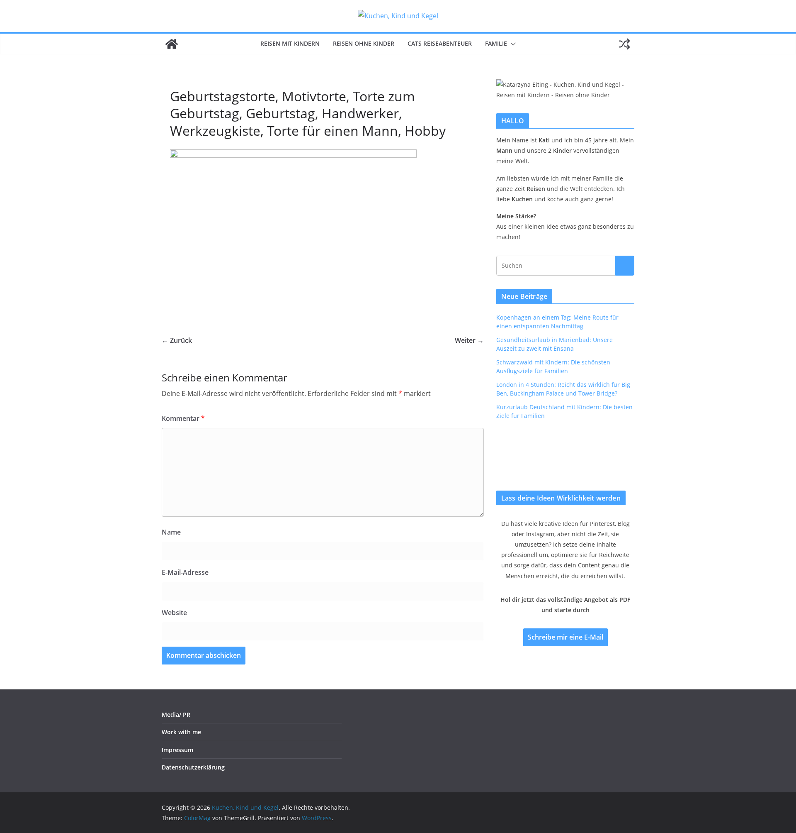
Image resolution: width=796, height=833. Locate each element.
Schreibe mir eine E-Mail (565, 637)
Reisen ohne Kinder (363, 43)
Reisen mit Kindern (290, 43)
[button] (511, 44)
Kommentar (183, 418)
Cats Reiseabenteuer (440, 43)
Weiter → (469, 340)
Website (174, 612)
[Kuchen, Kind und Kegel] (172, 44)
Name (171, 532)
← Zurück (177, 340)
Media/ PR (176, 714)
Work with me (181, 732)
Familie (496, 43)
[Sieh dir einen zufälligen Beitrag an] (624, 44)
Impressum (177, 750)
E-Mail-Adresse (185, 572)
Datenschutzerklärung (193, 767)
